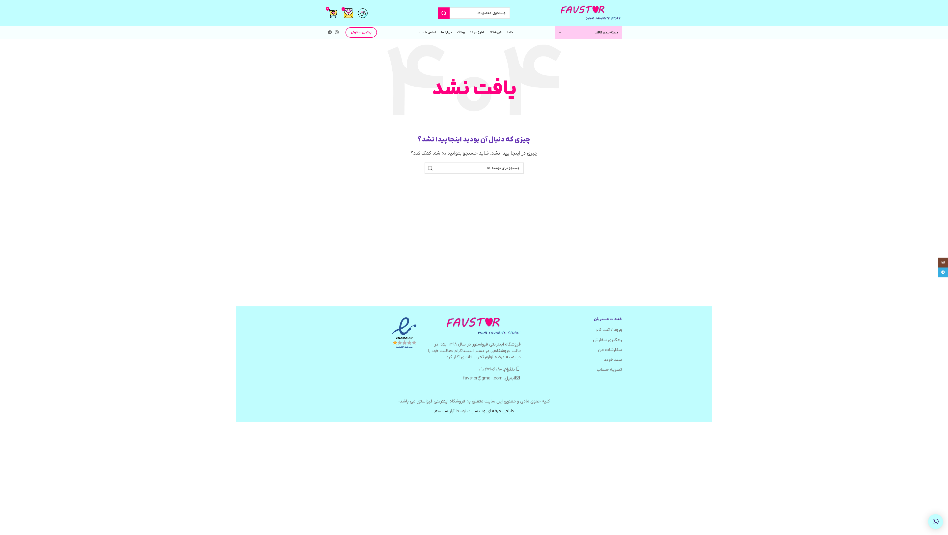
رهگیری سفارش (607, 340)
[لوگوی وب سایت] (591, 13)
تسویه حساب (609, 370)
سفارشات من (610, 350)
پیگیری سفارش (361, 32)
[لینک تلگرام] (330, 32)
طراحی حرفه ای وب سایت (490, 411)
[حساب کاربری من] (363, 13)
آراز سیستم (444, 411)
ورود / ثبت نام (609, 330)
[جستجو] (444, 13)
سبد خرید (613, 360)
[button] (935, 521)
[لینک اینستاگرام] (337, 32)
